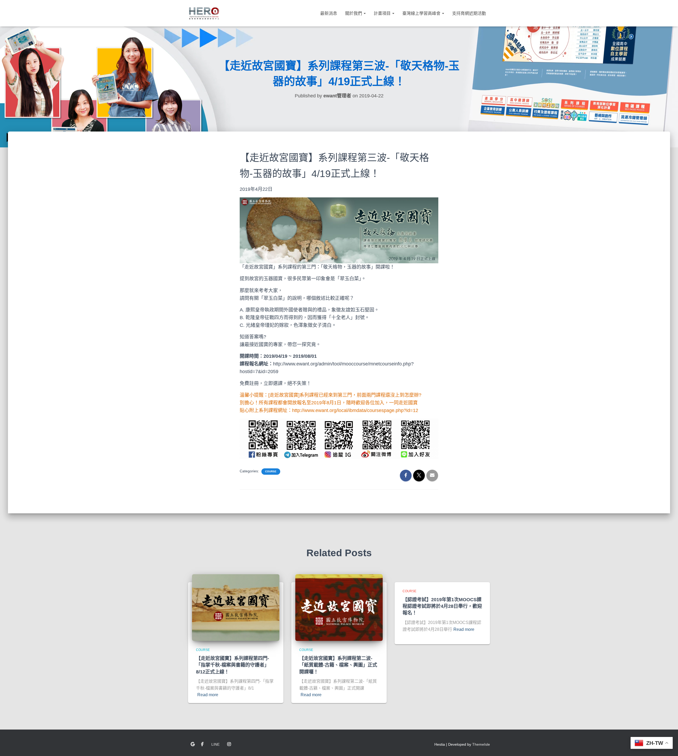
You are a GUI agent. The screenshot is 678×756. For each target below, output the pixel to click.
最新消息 (328, 13)
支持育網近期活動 (469, 13)
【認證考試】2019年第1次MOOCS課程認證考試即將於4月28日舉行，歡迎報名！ (442, 606)
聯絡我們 (192, 744)
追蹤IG (229, 744)
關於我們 (354, 13)
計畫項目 (383, 13)
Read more (207, 694)
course (270, 471)
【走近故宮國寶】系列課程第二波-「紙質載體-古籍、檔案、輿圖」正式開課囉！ (338, 665)
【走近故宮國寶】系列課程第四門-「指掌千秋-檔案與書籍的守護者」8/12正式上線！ (232, 665)
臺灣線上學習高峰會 (421, 13)
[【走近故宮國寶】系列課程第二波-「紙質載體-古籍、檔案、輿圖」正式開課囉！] (339, 607)
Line (215, 744)
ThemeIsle (481, 744)
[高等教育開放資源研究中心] (204, 13)
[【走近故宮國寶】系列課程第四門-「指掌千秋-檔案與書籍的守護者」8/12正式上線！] (235, 607)
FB (202, 744)
